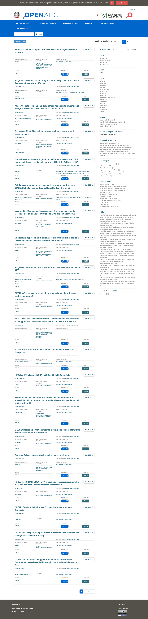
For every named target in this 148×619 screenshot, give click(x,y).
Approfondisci (121, 3)
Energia (38, 546)
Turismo (38, 147)
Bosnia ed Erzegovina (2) (107, 97)
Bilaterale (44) (104, 294)
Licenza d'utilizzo (18, 611)
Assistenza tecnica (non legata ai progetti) (70, 280)
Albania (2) (102, 95)
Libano (17, 384)
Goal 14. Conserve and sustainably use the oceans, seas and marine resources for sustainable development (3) (116, 252)
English (132, 9)
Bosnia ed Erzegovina (21, 362)
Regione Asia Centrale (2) (107, 120)
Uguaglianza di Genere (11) (108, 194)
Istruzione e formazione (43, 146)
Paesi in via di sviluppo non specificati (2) (112, 122)
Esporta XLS (21, 41)
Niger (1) (102, 111)
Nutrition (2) (103, 204)
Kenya (17, 250)
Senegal (17, 465)
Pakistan (17, 172)
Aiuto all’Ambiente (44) (106, 184)
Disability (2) (103, 202)
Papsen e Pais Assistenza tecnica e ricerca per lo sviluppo (42, 455)
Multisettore (40, 63)
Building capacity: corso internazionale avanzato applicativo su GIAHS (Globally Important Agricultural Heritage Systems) (45, 186)
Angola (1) (102, 107)
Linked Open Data (123, 608)
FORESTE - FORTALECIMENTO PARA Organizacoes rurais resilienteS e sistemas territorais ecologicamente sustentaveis (47, 483)
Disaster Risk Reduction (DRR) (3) (110, 200)
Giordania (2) (103, 101)
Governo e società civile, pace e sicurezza (43, 417)
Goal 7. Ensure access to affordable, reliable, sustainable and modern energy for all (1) (117, 278)
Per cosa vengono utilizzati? (46, 23)
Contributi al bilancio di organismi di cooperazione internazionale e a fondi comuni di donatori (72, 172)
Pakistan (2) (103, 105)
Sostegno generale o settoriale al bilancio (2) (114, 145)
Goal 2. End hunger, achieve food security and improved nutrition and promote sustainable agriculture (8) (116, 232)
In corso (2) (103, 62)
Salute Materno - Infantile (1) (108, 206)
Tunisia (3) (102, 93)
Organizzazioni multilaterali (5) (109, 170)
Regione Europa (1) (105, 126)
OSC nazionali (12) (105, 166)
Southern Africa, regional (23, 118)
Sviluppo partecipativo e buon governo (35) (113, 186)
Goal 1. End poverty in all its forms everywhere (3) (115, 249)
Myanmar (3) (103, 87)
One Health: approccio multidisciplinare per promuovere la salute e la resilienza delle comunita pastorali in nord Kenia (47, 239)
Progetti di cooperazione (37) (109, 143)
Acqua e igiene (40, 226)
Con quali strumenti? (70, 23)
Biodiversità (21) (104, 192)
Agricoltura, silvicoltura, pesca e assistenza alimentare (44, 67)
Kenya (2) (102, 103)
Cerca (39, 34)
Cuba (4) (102, 81)
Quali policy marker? (106, 23)
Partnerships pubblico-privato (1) (110, 174)
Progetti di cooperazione (64, 62)
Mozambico (18, 143)
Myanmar (18, 442)
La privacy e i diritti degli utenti (22, 608)
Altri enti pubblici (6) (106, 168)
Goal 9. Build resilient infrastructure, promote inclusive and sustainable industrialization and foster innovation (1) (117, 283)
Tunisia (17, 62)
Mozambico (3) (104, 89)
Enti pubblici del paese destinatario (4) (111, 172)
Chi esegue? (89, 23)
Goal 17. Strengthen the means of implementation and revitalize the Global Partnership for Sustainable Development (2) (116, 261)
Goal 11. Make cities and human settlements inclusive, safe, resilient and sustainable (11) (116, 228)
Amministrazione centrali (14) (109, 164)
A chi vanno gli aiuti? (22, 23)
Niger (16, 331)
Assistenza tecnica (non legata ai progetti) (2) (114, 151)
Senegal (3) (103, 91)
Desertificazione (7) (105, 196)
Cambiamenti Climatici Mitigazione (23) (112, 188)
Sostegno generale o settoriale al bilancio (70, 93)
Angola (17, 305)
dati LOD (88, 49)
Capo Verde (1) (104, 109)
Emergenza (39, 337)
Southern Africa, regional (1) (108, 124)
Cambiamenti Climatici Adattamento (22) (112, 190)
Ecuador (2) (103, 99)
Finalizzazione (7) (105, 60)
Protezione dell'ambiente (44, 64)
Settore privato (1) (105, 176)
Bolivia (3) (102, 85)
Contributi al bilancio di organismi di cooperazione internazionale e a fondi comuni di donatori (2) (115, 148)
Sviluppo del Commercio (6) (108, 198)
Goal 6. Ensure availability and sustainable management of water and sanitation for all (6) (117, 240)
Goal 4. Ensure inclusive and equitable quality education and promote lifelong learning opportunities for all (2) (117, 270)
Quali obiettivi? (20, 28)
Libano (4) (102, 83)
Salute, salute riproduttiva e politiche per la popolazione (43, 254)
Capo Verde (18, 412)
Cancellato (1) (104, 64)
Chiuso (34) (103, 58)
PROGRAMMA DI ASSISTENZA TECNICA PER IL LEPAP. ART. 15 (43, 374)
